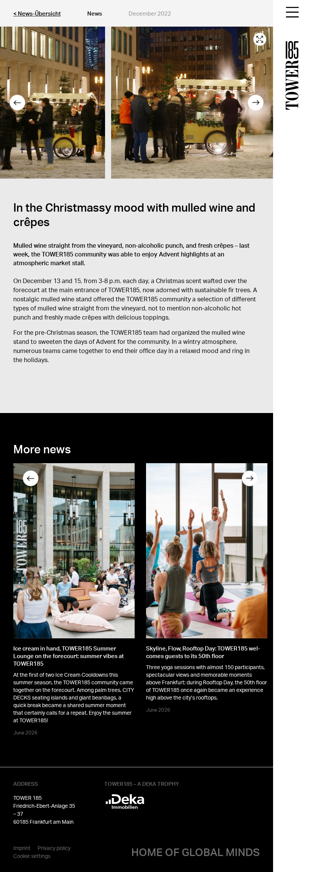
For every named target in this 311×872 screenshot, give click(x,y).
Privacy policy (54, 848)
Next (256, 102)
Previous (17, 102)
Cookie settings (31, 856)
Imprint (21, 848)
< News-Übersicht (37, 13)
